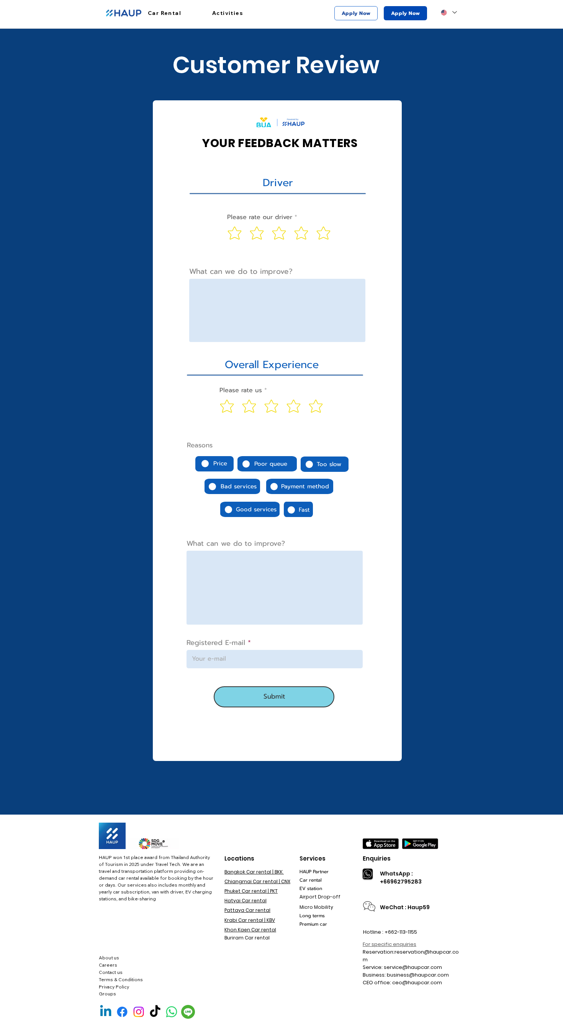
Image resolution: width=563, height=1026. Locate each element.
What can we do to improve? (241, 271)
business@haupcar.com (418, 975)
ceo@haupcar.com (417, 982)
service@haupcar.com (413, 967)
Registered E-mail (216, 642)
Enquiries (377, 858)
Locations (239, 858)
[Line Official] (188, 1012)
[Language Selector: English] (448, 12)
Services (313, 858)
